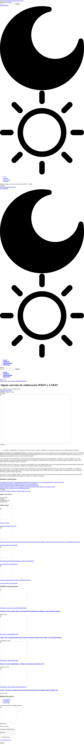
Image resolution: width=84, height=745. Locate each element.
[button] (4, 5)
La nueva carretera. (4, 522)
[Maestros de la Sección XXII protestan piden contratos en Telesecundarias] (6, 557)
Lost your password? (5, 740)
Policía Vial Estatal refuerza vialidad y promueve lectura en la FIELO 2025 (19, 485)
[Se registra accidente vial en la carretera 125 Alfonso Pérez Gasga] (6, 576)
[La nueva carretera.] (6, 519)
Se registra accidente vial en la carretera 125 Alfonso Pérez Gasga (15, 580)
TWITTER (6, 701)
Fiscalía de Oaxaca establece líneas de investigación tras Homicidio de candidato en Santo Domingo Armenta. (30, 611)
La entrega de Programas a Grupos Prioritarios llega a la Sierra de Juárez (18, 483)
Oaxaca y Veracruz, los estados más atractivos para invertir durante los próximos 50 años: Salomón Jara (29, 690)
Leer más (9, 2)
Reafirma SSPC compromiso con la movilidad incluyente (15, 488)
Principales (24, 381)
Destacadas (3, 381)
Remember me (6, 737)
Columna (2, 526)
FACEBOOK (6, 699)
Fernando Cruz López (10, 526)
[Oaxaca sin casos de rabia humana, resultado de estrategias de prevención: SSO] (13, 659)
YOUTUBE (6, 702)
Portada (19, 381)
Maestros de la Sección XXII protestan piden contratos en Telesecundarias (17, 561)
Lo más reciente (10, 381)
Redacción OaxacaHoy (6, 390)
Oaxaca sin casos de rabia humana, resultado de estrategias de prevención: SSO (22, 664)
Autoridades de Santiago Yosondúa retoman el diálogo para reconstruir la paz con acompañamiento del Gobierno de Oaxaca (32, 482)
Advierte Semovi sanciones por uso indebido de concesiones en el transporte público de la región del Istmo (27, 486)
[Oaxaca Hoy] (12, 0)
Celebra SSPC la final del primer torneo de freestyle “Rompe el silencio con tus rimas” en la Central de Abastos (31, 637)
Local (15, 381)
